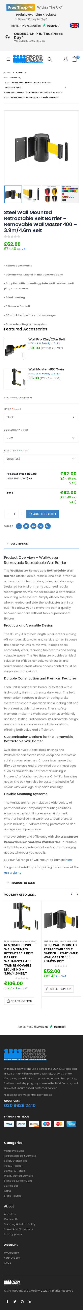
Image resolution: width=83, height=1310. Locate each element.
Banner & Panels (15, 1171)
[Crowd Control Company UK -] (28, 59)
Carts (7, 1191)
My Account (11, 1253)
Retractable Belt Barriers (20, 1156)
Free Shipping (11, 941)
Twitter (26, 526)
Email (48, 526)
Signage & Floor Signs (18, 1181)
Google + (40, 526)
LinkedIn (33, 526)
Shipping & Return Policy (19, 1224)
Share (8, 526)
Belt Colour (16, 450)
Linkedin (30, 1302)
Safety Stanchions (15, 1161)
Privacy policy (13, 1234)
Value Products (14, 1151)
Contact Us (11, 1219)
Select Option (21, 1001)
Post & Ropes (12, 1166)
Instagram (22, 1302)
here (68, 860)
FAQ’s (7, 1263)
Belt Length (16, 430)
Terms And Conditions (18, 1229)
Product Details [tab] (23, 883)
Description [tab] (19, 544)
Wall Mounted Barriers (18, 1176)
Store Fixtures (12, 1196)
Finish (12, 409)
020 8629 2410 (20, 1105)
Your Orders (12, 1258)
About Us (10, 1214)
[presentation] (5, 147)
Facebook (19, 526)
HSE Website (12, 873)
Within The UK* (35, 7)
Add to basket (45, 514)
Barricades (11, 1186)
